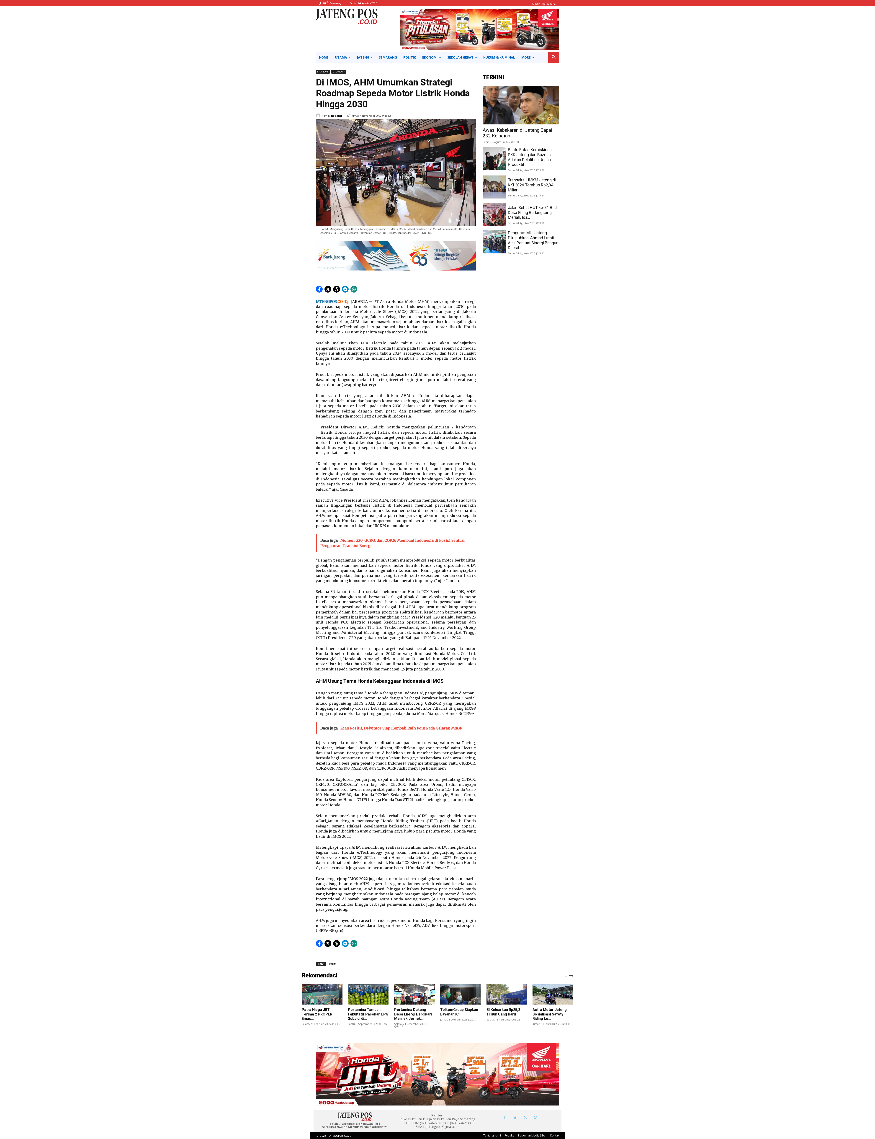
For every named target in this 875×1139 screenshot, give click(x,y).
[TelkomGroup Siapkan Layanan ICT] (460, 994)
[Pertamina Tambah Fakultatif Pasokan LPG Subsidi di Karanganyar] (368, 994)
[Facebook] (505, 1117)
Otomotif (338, 71)
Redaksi (336, 115)
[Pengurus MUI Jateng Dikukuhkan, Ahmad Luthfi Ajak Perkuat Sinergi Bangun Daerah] (494, 241)
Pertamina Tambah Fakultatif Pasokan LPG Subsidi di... (368, 1014)
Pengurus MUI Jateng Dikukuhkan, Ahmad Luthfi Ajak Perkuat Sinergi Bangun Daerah (533, 240)
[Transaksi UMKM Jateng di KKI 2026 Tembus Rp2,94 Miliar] (494, 186)
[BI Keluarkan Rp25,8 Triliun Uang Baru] (506, 994)
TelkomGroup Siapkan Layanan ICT (459, 1012)
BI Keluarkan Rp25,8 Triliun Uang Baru (503, 1012)
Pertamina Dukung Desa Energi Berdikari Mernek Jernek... (413, 1014)
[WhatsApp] (536, 1117)
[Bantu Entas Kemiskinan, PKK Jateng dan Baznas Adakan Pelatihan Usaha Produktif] (494, 158)
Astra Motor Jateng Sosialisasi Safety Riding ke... (550, 1014)
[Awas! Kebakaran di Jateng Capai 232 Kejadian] (521, 105)
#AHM (332, 964)
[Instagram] (515, 1117)
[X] (525, 1117)
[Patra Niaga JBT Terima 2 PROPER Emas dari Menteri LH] (322, 994)
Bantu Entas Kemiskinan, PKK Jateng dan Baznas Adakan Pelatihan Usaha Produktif (530, 157)
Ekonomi (323, 71)
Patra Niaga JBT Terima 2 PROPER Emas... (317, 1014)
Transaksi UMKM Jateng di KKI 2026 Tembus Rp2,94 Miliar (532, 185)
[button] (553, 57)
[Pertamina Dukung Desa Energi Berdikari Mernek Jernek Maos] (414, 994)
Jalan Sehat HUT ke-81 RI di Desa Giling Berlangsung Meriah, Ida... (533, 212)
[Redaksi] (319, 115)
